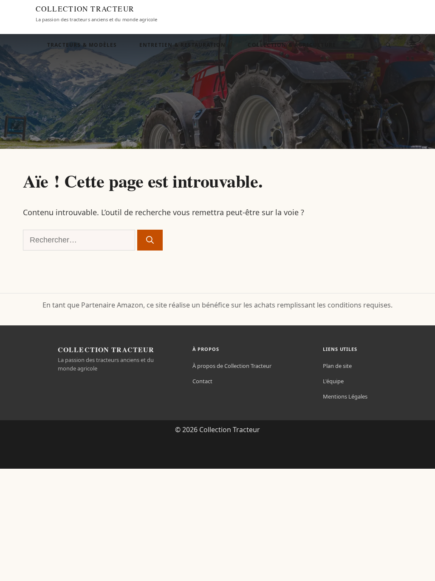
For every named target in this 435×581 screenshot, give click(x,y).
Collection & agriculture (292, 44)
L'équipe (333, 381)
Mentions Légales (345, 396)
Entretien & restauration (182, 44)
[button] (388, 45)
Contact (202, 381)
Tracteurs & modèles (82, 44)
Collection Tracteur (85, 9)
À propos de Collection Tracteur (231, 366)
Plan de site (337, 366)
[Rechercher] (150, 240)
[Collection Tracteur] (19, 13)
